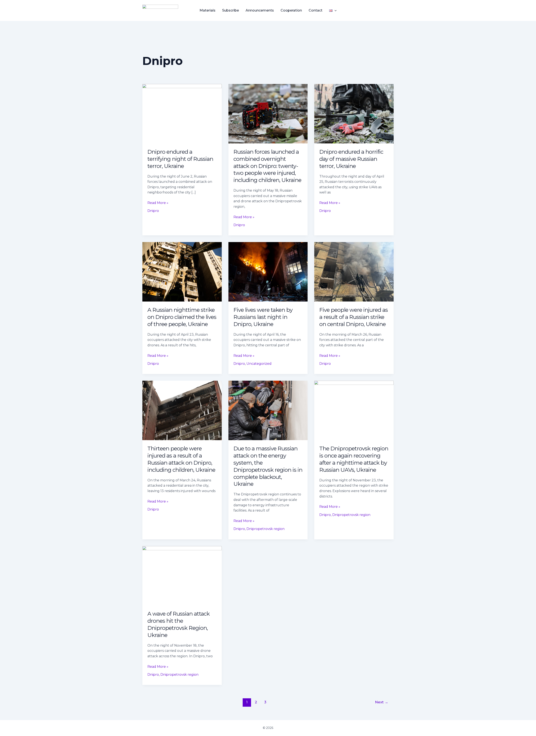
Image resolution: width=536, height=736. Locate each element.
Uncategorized (259, 364)
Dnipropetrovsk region (265, 529)
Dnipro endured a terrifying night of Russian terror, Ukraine (180, 158)
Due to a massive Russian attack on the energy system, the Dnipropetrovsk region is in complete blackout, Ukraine (267, 466)
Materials (207, 10)
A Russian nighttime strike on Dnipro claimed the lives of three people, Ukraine (181, 317)
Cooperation (291, 10)
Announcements (260, 10)
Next (381, 702)
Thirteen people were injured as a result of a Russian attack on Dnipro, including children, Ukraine (181, 459)
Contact (315, 10)
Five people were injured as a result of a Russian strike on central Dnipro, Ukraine (353, 317)
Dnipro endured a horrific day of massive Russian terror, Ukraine (351, 158)
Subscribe (230, 10)
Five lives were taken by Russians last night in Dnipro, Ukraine (262, 317)
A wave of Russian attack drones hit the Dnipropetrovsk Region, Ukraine (178, 624)
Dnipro (153, 211)
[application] (334, 10)
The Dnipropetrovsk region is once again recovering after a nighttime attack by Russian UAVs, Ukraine (353, 459)
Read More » (157, 202)
